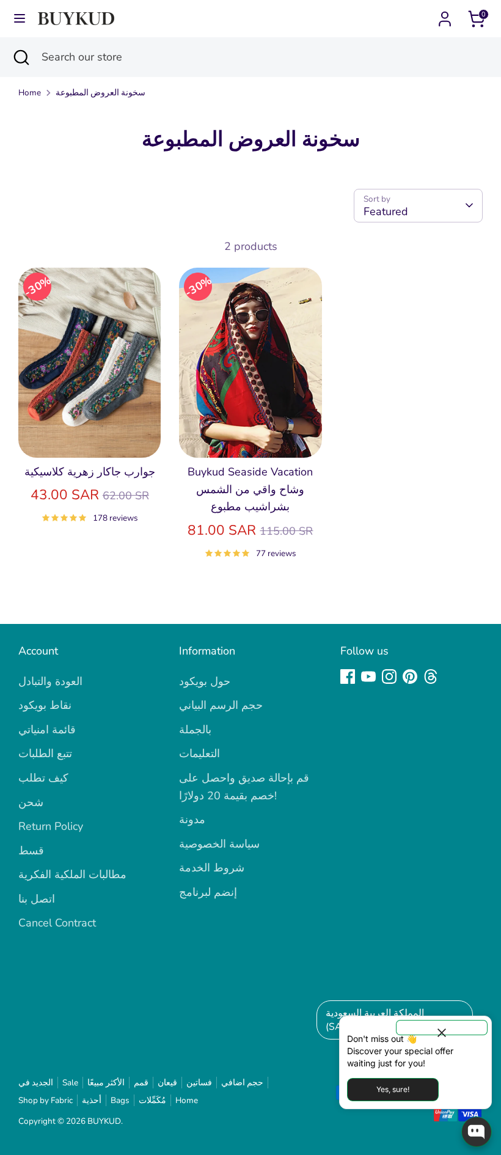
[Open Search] (20, 57)
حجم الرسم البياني (221, 705)
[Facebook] (347, 676)
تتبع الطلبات (45, 753)
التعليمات (199, 753)
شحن (30, 802)
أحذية (91, 1100)
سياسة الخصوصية (219, 844)
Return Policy (50, 826)
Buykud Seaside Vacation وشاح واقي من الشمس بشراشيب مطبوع (250, 489)
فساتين (199, 1082)
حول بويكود (204, 681)
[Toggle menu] (19, 18)
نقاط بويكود (44, 705)
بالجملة (195, 729)
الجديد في (35, 1082)
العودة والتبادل (50, 681)
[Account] (445, 15)
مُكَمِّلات (152, 1100)
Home (29, 92)
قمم (141, 1082)
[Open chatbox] (476, 1131)
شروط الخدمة (211, 867)
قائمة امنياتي (47, 729)
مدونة (192, 819)
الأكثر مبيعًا (106, 1082)
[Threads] (430, 676)
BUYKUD (104, 1121)
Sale (70, 1082)
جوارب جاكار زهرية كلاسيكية (89, 471)
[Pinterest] (410, 676)
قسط (31, 850)
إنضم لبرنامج (208, 892)
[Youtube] (368, 676)
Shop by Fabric (45, 1100)
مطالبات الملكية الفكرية (72, 874)
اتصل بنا (36, 899)
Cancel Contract (57, 922)
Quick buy (90, 435)
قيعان (167, 1082)
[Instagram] (389, 676)
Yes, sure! (392, 1089)
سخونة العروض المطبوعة (100, 92)
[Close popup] (442, 1028)
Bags (120, 1100)
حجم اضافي (242, 1082)
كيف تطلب (43, 778)
